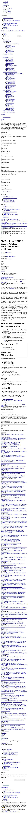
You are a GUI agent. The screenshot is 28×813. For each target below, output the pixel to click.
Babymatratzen (9, 60)
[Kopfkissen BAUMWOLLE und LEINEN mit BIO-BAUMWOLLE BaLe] (11, 521)
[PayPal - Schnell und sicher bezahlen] (9, 219)
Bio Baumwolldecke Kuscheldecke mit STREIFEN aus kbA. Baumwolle (14, 536)
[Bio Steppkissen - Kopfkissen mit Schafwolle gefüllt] (9, 563)
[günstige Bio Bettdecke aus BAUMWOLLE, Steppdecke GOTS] (14, 552)
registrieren (16, 43)
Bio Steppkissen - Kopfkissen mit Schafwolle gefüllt (13, 564)
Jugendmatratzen (10, 76)
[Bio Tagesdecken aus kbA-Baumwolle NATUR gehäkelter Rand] (14, 602)
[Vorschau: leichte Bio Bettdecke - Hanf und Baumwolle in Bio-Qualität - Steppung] (14, 224)
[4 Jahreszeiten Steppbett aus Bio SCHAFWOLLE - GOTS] (12, 704)
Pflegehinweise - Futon (8, 753)
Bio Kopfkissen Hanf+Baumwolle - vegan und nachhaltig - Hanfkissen (13, 456)
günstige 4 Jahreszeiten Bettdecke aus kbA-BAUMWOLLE (12, 622)
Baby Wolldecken (10, 66)
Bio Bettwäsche (9, 107)
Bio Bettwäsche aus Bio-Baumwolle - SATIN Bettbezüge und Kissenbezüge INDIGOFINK (14, 692)
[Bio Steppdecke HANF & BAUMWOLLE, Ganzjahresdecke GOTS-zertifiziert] (14, 443)
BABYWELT (9, 59)
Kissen (7, 105)
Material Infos (6, 750)
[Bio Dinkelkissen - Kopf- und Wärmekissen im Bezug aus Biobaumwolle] (12, 625)
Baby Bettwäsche (10, 69)
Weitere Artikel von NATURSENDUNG (12, 400)
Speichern (3, 433)
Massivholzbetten (10, 92)
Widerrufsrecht (7, 8)
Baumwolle (11, 288)
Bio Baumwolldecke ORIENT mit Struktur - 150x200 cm (13, 728)
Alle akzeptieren (9, 811)
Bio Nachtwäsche (10, 108)
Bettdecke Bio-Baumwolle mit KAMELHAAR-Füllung (13, 669)
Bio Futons (8, 97)
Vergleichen (3, 268)
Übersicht (8, 45)
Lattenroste (8, 77)
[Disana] (3, 734)
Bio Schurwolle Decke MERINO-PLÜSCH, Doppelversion (13, 683)
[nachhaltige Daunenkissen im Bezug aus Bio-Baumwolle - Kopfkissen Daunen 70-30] (11, 713)
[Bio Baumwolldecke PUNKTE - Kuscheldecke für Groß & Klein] (10, 636)
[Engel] (2, 735)
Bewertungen (10, 277)
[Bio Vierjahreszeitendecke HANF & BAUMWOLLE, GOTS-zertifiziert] (14, 574)
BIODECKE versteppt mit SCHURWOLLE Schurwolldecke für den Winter (14, 609)
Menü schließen (7, 41)
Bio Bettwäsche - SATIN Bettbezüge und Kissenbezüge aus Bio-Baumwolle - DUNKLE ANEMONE (13, 679)
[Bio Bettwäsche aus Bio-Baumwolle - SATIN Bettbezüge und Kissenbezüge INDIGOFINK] (12, 690)
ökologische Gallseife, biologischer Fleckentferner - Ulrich (13, 476)
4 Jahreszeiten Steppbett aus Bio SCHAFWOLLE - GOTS (13, 705)
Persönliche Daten (10, 46)
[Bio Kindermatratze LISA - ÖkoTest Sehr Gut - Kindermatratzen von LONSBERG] (11, 695)
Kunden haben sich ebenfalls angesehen (10, 539)
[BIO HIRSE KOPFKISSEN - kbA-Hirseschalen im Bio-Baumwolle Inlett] (14, 509)
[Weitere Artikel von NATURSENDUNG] (6, 252)
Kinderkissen (9, 87)
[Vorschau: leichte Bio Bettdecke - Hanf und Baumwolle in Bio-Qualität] (14, 222)
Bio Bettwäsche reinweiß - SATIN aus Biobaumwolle (13, 642)
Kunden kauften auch (5, 434)
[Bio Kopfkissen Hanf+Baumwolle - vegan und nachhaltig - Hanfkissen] (11, 455)
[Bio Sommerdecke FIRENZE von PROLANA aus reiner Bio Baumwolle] (10, 504)
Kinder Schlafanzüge (11, 85)
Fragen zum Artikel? (8, 399)
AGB (4, 19)
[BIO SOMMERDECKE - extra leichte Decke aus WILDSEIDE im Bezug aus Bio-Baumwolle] (13, 567)
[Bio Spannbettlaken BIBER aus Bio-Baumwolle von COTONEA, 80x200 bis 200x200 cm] (14, 658)
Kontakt (5, 27)
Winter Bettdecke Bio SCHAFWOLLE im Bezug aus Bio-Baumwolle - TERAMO (12, 531)
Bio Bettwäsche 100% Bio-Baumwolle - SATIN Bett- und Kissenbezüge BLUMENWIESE (13, 673)
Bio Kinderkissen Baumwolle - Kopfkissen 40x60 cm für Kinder (12, 487)
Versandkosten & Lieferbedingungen (11, 20)
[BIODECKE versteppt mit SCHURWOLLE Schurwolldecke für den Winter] (11, 607)
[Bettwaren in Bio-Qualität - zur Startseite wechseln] (13, 30)
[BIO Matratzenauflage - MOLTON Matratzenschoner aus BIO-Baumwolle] (8, 438)
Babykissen (9, 64)
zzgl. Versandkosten (10, 256)
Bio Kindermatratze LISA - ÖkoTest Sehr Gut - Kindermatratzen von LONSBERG (12, 697)
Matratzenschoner (10, 61)
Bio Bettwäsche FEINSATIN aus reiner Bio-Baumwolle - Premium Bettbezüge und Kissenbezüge (12, 632)
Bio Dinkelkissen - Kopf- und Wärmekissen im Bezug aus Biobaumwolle (13, 627)
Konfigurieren (16, 811)
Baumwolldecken (10, 103)
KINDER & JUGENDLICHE (10, 198)
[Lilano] (3, 736)
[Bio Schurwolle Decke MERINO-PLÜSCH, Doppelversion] (9, 682)
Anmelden (8, 43)
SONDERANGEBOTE (9, 201)
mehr (21, 281)
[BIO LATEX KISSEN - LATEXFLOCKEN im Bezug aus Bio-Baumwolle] (14, 516)
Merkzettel (8, 52)
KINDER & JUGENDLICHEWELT (14, 73)
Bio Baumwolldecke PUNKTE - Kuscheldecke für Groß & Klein (13, 637)
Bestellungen (9, 50)
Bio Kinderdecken (10, 79)
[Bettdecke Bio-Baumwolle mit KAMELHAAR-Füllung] (7, 668)
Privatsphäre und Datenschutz (10, 23)
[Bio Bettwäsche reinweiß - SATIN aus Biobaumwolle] (13, 641)
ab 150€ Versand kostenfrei (6, 3)
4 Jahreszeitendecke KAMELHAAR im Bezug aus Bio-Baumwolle (14, 701)
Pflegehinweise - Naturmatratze (10, 752)
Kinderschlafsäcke (10, 83)
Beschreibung (4, 277)
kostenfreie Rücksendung (7, 10)
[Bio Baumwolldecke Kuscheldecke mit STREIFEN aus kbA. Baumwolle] (6, 535)
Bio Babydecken (10, 63)
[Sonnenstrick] (4, 738)
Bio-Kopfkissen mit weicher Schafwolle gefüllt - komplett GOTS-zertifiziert (14, 527)
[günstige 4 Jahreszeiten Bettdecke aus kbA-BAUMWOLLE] (10, 621)
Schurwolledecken (10, 82)
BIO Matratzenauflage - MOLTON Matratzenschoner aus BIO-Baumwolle (13, 439)
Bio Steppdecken (10, 101)
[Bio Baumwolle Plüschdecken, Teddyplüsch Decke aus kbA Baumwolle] (9, 583)
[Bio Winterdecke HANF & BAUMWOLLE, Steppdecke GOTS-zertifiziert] (14, 450)
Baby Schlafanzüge (10, 70)
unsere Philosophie (7, 749)
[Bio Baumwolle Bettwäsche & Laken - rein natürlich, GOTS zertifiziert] (9, 494)
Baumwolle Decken (10, 81)
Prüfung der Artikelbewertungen (10, 754)
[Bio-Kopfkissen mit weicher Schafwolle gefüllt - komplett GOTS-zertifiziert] (8, 526)
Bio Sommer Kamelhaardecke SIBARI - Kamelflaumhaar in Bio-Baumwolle (12, 597)
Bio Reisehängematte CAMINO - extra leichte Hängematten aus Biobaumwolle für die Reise (14, 482)
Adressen (8, 47)
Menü (4, 33)
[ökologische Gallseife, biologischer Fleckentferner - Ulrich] (10, 475)
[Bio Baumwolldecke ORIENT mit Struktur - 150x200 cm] (11, 727)
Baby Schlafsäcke (10, 68)
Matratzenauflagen (10, 78)
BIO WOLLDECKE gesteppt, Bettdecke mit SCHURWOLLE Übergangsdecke (13, 490)
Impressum (5, 28)
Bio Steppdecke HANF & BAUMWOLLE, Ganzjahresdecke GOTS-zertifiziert (11, 445)
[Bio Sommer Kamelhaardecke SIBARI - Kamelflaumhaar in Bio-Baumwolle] (10, 596)
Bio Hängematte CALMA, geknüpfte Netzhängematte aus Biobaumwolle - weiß (13, 710)
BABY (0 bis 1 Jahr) (8, 196)
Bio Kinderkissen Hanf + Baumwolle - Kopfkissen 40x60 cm (13, 472)
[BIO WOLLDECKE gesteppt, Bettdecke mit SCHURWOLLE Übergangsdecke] (6, 490)
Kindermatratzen (10, 74)
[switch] (3, 811)
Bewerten (3, 271)
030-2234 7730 (4, 743)
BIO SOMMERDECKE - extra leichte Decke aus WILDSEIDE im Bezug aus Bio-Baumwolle (12, 569)
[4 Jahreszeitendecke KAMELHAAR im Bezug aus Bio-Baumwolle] (9, 700)
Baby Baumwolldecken (11, 65)
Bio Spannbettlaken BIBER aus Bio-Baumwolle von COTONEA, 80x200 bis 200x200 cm (13, 660)
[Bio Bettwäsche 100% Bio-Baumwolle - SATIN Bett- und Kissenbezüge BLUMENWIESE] (9, 672)
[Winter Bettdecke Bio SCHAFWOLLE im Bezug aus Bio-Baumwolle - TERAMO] (10, 530)
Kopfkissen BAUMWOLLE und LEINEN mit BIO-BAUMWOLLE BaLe (14, 522)
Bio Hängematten (10, 88)
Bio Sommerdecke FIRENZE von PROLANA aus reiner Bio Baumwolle (14, 505)
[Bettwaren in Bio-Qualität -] (1, 739)
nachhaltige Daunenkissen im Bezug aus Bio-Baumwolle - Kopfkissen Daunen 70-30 (14, 715)
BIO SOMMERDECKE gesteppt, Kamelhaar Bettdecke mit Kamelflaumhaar (13, 646)
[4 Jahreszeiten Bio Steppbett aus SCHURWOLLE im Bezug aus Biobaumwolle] (14, 499)
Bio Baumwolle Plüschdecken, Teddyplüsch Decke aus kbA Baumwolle (13, 584)
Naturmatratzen (9, 95)
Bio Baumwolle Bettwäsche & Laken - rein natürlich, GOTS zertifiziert (13, 494)
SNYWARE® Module (6, 785)
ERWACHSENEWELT (11, 91)
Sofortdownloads (10, 51)
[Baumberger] (4, 733)
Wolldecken (9, 104)
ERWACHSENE (7, 199)
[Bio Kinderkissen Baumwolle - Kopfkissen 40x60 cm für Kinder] (8, 486)
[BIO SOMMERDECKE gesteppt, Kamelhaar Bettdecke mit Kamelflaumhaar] (9, 645)
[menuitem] (15, 18)
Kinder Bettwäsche (10, 86)
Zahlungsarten (6, 21)
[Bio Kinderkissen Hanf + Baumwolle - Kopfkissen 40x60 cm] (9, 472)
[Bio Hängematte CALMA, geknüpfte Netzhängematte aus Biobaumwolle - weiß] (11, 708)
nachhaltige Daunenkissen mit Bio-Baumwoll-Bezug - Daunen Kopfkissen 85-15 (13, 468)
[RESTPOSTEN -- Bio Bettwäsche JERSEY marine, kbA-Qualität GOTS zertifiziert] (11, 663)
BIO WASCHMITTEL (8, 200)
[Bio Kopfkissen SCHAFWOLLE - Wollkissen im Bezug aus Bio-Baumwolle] (14, 461)
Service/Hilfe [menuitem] (10, 22)
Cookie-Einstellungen (8, 18)
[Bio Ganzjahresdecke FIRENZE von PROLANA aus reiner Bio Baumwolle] (14, 558)
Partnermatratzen (10, 96)
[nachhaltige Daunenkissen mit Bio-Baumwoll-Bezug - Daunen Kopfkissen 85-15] (11, 466)
